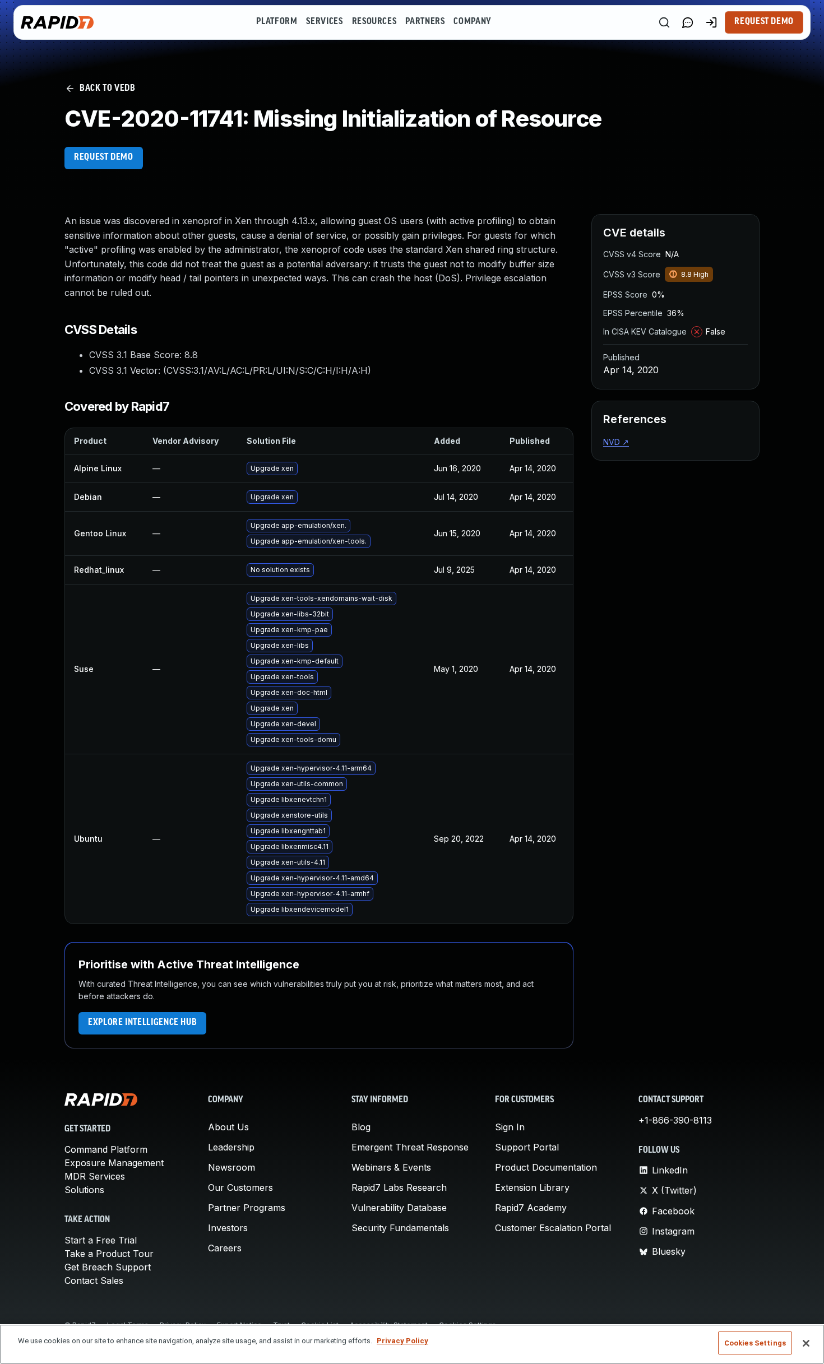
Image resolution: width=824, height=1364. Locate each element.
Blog (361, 1127)
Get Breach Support (107, 1267)
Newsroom (231, 1167)
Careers (225, 1248)
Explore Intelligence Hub (142, 1022)
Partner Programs (246, 1207)
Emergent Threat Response (410, 1147)
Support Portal (527, 1147)
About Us (228, 1127)
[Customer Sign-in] (711, 22)
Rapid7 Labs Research (399, 1187)
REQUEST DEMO (103, 157)
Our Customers (240, 1187)
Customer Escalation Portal (553, 1227)
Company (472, 21)
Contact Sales (93, 1280)
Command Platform (105, 1149)
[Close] (806, 1343)
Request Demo (764, 21)
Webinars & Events (391, 1167)
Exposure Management (114, 1162)
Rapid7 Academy (531, 1207)
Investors (228, 1227)
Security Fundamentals (400, 1227)
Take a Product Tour (109, 1253)
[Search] (664, 22)
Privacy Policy (402, 1341)
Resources (374, 21)
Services (324, 21)
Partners (425, 21)
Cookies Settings (755, 1343)
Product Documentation (546, 1167)
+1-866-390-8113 (675, 1120)
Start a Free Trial (100, 1240)
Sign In (510, 1127)
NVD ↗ (616, 442)
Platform (276, 21)
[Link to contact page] (688, 22)
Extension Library (532, 1187)
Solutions (84, 1189)
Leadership (231, 1147)
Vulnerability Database (399, 1207)
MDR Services (94, 1176)
